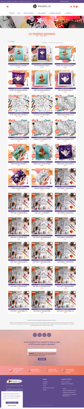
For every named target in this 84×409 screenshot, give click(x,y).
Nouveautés (11, 13)
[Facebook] (40, 335)
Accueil (37, 35)
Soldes (19, 13)
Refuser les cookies (12, 405)
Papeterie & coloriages (29, 13)
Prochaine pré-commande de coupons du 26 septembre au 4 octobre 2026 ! (16, 1)
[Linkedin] (49, 335)
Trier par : (45, 42)
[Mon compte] (71, 6)
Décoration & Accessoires (55, 13)
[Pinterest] (44, 335)
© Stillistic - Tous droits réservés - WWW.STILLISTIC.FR (42, 405)
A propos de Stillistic (64, 1)
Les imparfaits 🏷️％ (69, 13)
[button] (8, 7)
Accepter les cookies (12, 402)
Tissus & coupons (42, 13)
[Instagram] (35, 335)
